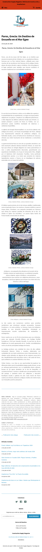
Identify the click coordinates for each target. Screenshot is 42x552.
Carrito (37, 8)
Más (5, 7)
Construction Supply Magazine (24, 546)
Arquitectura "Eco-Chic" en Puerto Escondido (15, 474)
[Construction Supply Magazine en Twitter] (16, 502)
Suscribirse (34, 516)
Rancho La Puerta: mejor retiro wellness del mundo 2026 (18, 451)
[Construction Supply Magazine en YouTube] (25, 502)
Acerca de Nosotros (21, 525)
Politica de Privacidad (21, 528)
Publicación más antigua (10, 435)
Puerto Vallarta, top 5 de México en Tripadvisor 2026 (17, 445)
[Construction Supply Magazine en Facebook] (21, 502)
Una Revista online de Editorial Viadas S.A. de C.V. (21, 537)
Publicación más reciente (31, 435)
